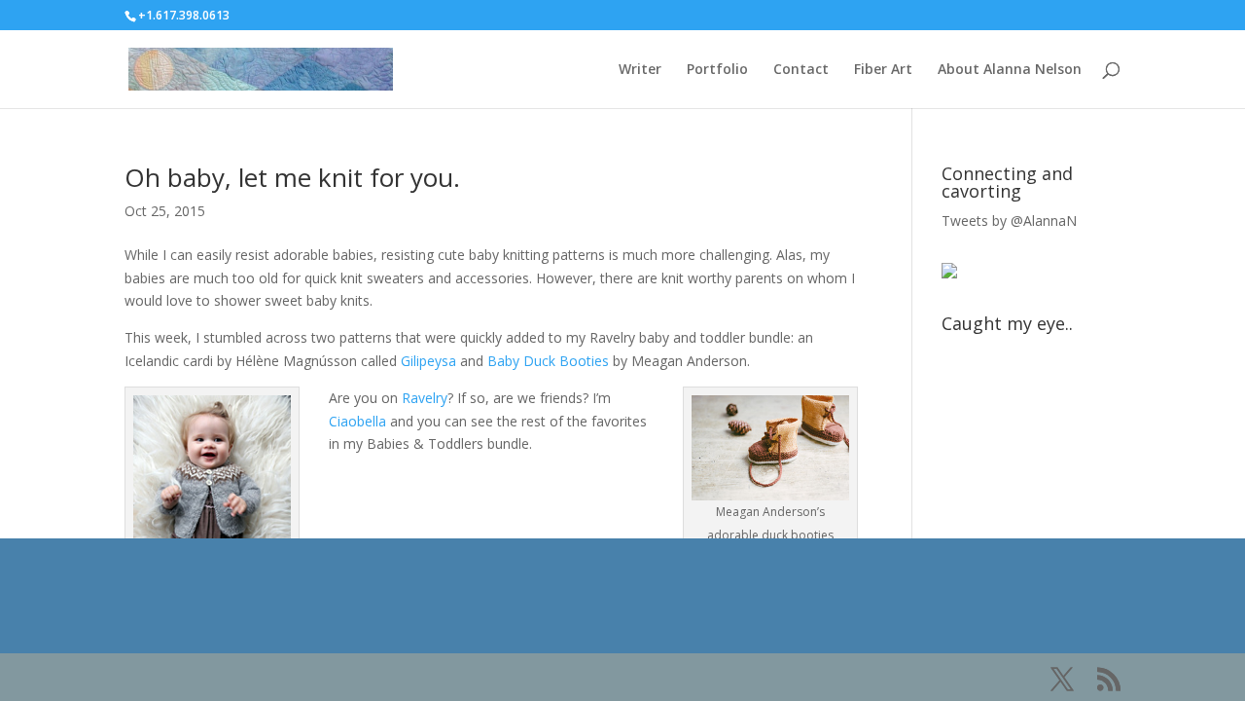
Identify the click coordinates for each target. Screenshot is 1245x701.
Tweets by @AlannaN (1009, 220)
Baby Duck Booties (548, 360)
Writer (640, 70)
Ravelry (424, 397)
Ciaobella (357, 421)
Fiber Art (883, 70)
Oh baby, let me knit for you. (292, 177)
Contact (801, 70)
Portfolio (717, 70)
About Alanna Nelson (1010, 70)
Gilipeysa (428, 360)
